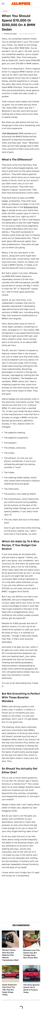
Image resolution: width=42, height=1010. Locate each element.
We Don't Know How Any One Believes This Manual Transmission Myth (10, 955)
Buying (5, 11)
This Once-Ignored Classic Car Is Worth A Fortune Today (31, 988)
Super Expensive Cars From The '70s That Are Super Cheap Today (9, 990)
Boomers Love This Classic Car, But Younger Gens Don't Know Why (31, 954)
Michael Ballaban (10, 33)
